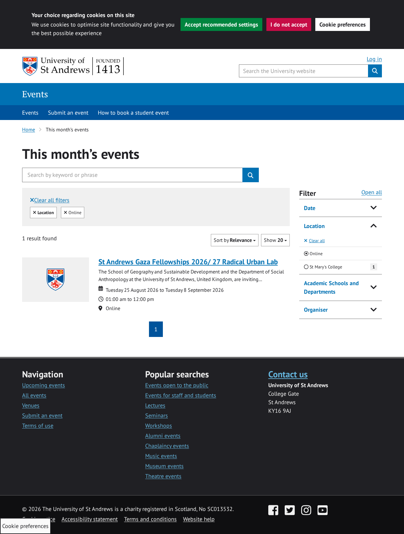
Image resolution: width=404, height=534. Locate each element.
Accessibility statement (90, 519)
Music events (161, 455)
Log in (374, 59)
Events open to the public (176, 385)
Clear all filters (51, 200)
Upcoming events (43, 385)
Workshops (158, 425)
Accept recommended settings (221, 24)
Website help (199, 519)
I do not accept (288, 24)
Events (35, 94)
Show (273, 240)
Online (74, 212)
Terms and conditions (150, 519)
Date (309, 208)
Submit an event (68, 112)
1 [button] (155, 329)
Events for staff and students (180, 395)
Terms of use (37, 425)
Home (28, 129)
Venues (30, 405)
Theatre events (163, 476)
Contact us (288, 374)
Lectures (155, 405)
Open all (371, 192)
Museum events (164, 466)
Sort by (233, 240)
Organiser (316, 309)
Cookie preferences (342, 24)
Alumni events (163, 435)
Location (314, 226)
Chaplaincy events (167, 445)
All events (34, 395)
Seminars (156, 415)
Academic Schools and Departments (331, 287)
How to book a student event (133, 112)
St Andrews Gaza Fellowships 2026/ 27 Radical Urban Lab (188, 261)
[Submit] (250, 175)
